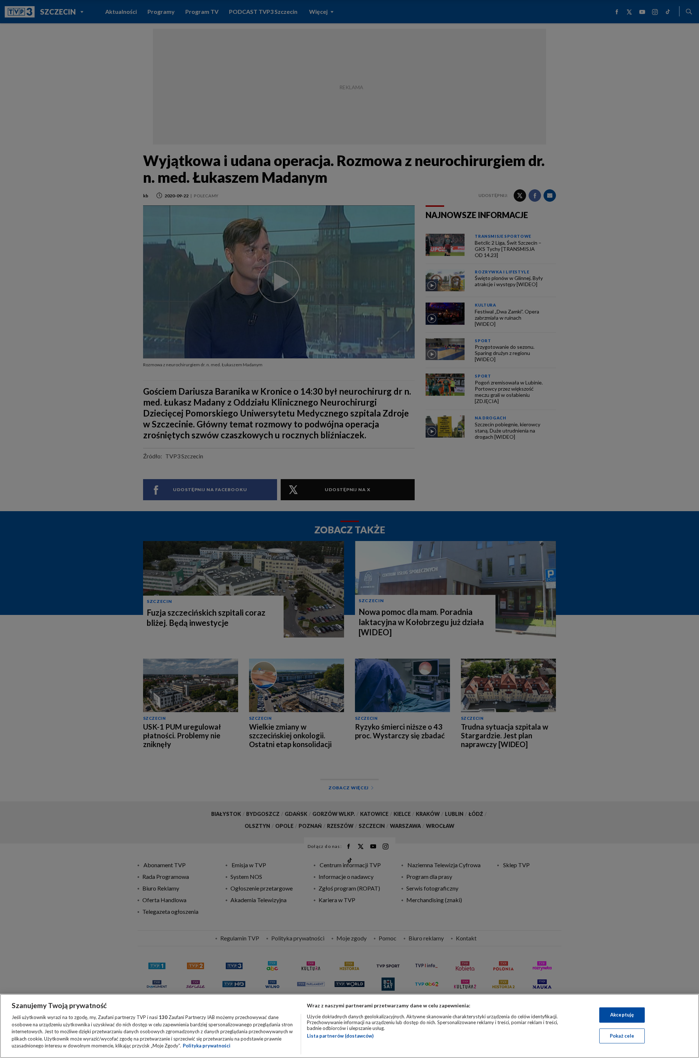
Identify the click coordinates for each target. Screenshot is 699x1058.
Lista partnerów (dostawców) (340, 1036)
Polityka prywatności (206, 1046)
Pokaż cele (622, 1036)
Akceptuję (622, 1015)
